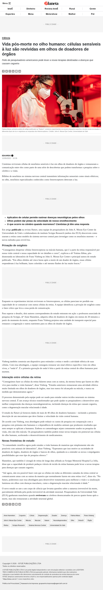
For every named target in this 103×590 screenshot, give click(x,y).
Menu (31, 14)
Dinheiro (31, 9)
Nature (47, 520)
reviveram (41, 495)
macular (37, 520)
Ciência (6, 38)
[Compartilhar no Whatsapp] (10, 71)
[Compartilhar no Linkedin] (13, 71)
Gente (93, 9)
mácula (28, 520)
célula (32, 515)
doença (64, 515)
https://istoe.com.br (10, 579)
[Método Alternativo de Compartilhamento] (19, 71)
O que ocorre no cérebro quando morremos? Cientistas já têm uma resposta (48, 224)
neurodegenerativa (60, 520)
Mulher (72, 14)
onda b (80, 520)
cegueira (22, 515)
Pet (92, 14)
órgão (90, 520)
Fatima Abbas (75, 515)
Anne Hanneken (9, 515)
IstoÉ (10, 9)
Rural (72, 9)
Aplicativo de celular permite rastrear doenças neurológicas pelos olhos (46, 217)
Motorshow (51, 14)
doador (54, 515)
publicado (16, 229)
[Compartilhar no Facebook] (3, 71)
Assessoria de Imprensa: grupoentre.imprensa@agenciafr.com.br (44, 583)
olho (72, 520)
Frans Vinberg (89, 515)
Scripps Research (18, 525)
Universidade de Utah (57, 525)
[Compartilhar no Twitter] (6, 71)
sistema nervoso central (37, 525)
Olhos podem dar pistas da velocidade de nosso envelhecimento (42, 221)
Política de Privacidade (11, 583)
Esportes (10, 14)
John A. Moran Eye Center (13, 520)
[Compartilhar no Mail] (16, 71)
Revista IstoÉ (51, 9)
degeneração (43, 515)
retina (6, 525)
